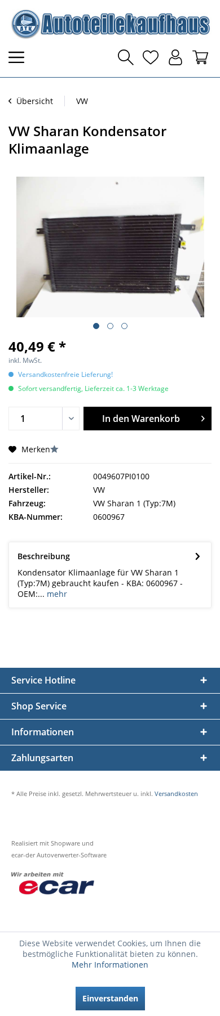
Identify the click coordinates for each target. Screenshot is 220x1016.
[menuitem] (19, 57)
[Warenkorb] (200, 57)
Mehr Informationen (110, 964)
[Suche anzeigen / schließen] (126, 57)
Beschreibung (43, 556)
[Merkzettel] (150, 57)
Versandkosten (176, 793)
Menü (19, 57)
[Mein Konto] (175, 57)
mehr (56, 593)
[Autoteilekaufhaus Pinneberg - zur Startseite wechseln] (110, 23)
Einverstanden (110, 998)
